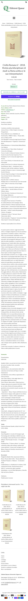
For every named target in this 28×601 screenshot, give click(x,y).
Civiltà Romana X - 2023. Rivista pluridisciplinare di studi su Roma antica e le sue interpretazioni (7, 508)
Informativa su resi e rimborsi (8, 565)
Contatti (3, 561)
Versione (14, 84)
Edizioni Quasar (14, 592)
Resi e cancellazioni (6, 569)
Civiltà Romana (10, 109)
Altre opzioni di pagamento (14, 99)
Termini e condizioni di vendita (9, 567)
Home (2, 556)
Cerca (2, 557)
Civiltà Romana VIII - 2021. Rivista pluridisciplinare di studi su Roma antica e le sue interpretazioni (7, 537)
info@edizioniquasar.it (11, 582)
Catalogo (3, 559)
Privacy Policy (5, 563)
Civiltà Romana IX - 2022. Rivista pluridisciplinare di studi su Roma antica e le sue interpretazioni (21, 508)
